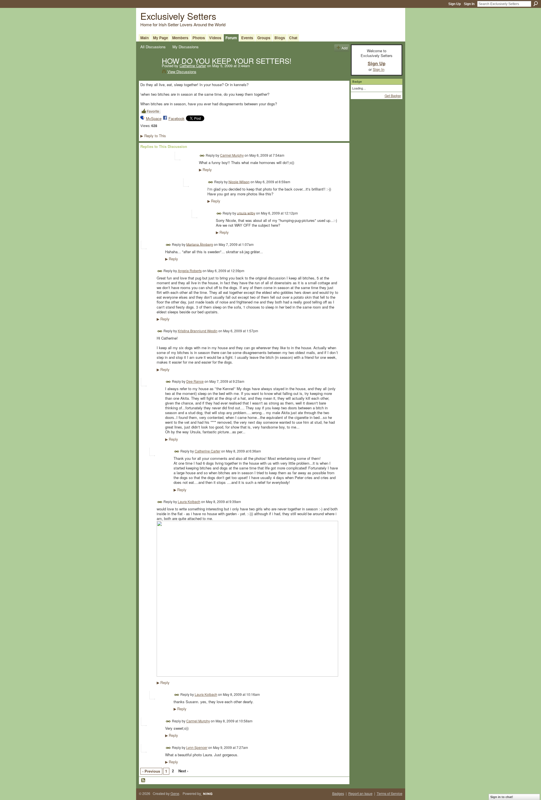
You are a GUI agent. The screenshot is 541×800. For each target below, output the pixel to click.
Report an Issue (360, 793)
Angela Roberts (190, 270)
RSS (143, 780)
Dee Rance (195, 381)
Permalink (202, 155)
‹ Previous (151, 771)
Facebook (176, 118)
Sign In (469, 4)
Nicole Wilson (239, 181)
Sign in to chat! (501, 797)
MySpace (153, 118)
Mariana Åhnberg (199, 244)
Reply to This (153, 135)
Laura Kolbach (189, 501)
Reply (205, 169)
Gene (174, 793)
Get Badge (393, 95)
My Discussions (185, 46)
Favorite (153, 111)
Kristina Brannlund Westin (198, 330)
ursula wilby (246, 212)
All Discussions (153, 46)
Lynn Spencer (196, 747)
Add (345, 47)
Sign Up (454, 4)
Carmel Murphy (232, 155)
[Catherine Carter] (149, 72)
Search (535, 3)
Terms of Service (389, 793)
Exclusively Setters (178, 15)
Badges (338, 793)
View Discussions (181, 71)
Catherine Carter (192, 65)
